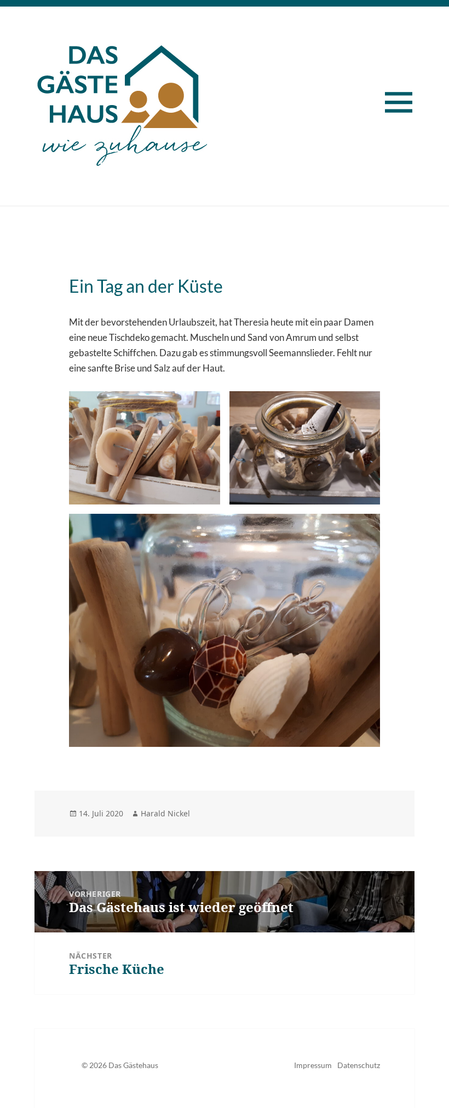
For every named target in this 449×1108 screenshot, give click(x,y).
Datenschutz (358, 1065)
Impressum (313, 1065)
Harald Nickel (165, 813)
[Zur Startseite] (122, 101)
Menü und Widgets (405, 107)
